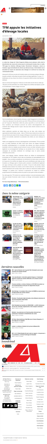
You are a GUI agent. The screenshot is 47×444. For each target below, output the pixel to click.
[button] (10, 8)
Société (4, 23)
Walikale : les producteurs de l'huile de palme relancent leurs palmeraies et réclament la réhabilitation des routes (39, 201)
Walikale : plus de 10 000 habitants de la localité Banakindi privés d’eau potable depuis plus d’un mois (39, 226)
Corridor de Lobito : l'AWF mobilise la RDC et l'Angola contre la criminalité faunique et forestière (18, 226)
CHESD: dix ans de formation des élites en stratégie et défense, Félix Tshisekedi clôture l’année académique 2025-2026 (17, 239)
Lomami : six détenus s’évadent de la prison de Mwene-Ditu (18, 212)
